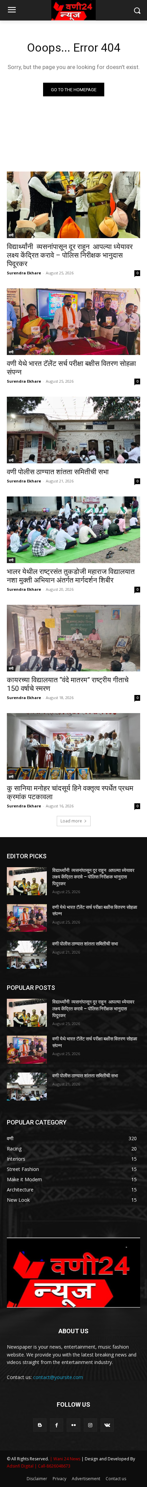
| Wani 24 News (65, 1459)
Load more (71, 821)
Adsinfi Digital (21, 1466)
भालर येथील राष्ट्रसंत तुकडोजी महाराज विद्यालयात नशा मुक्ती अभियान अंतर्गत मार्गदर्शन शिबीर (71, 576)
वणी (11, 235)
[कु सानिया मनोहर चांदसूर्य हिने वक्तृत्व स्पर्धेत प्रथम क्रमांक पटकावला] (73, 746)
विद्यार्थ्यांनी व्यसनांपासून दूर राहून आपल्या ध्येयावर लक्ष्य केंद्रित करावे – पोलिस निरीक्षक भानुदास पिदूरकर (70, 255)
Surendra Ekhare (24, 272)
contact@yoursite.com (58, 1377)
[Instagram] (90, 1425)
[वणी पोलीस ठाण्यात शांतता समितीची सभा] (73, 430)
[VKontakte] (107, 1425)
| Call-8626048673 (52, 1466)
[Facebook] (56, 1425)
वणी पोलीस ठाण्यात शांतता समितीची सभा (58, 472)
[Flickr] (73, 1425)
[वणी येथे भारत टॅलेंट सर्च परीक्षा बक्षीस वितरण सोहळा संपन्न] (73, 321)
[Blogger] (39, 1425)
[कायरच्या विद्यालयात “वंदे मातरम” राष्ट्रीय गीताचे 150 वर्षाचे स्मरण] (73, 638)
